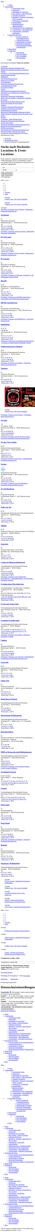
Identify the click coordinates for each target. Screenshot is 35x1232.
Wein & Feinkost (14, 1056)
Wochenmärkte (13, 1060)
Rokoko (4, 845)
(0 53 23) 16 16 (6, 693)
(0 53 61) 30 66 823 (7, 538)
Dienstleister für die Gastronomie (19, 1035)
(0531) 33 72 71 (6, 455)
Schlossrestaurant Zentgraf (11, 347)
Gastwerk (4, 662)
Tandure (4, 368)
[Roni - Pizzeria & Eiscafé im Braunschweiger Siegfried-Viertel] (17, 902)
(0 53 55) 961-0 (6, 710)
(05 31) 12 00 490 (7, 228)
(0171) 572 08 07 (6, 520)
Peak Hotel (5, 823)
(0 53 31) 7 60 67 (6, 874)
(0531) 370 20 (5, 763)
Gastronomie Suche (15, 1018)
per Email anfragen (6, 972)
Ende (6, 194)
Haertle (4, 281)
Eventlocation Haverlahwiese (12, 584)
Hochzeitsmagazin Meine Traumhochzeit (21, 1049)
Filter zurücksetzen (7, 173)
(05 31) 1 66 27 (6, 293)
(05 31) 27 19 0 (6, 557)
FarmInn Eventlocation (10, 620)
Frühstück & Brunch (15, 1025)
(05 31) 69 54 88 (6, 818)
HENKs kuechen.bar (9, 303)
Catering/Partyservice (15, 1044)
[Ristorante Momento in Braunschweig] (17, 931)
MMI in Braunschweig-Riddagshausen (16, 752)
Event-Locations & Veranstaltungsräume (21, 1042)
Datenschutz (14, 979)
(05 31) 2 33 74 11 (7, 337)
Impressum (4, 979)
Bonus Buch (8, 1051)
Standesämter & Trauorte (16, 1046)
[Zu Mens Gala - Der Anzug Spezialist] (16, 199)
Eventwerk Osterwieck (10, 604)
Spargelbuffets (13, 1032)
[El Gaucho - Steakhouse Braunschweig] (17, 907)
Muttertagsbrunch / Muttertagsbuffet (20, 1033)
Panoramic (5, 805)
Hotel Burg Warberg (9, 699)
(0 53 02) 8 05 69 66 (7, 653)
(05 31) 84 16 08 (6, 502)
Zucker (4, 464)
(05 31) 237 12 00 (7, 675)
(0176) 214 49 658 (7, 573)
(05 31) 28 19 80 (6, 480)
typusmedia (26, 976)
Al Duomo (5, 215)
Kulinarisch (8, 1053)
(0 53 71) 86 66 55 (7, 359)
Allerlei (3, 526)
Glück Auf (5, 681)
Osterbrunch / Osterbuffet (16, 1030)
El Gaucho (5, 259)
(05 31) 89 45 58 (6, 381)
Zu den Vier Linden (9, 442)
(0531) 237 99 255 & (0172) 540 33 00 (13, 799)
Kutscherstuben (7, 732)
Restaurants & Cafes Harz (16, 1021)
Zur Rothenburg (7, 489)
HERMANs (5, 325)
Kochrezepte (12, 1055)
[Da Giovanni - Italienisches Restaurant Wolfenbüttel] (17, 883)
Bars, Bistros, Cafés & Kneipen (18, 1023)
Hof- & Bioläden (14, 1058)
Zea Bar (4, 420)
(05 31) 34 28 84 (6, 272)
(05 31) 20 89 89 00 (7, 433)
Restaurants (12, 1019)
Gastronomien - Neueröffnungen (19, 1037)
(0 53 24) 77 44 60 (7, 726)
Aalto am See (6, 507)
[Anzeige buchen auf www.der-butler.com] (17, 895)
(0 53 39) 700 (5, 746)
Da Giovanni (6, 237)
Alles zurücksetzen (7, 175)
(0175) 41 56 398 (6, 315)
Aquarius (4, 544)
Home (6, 1014)
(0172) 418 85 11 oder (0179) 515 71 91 (13, 631)
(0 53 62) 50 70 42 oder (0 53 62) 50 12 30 (14, 783)
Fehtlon (4, 640)
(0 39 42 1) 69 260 (7, 615)
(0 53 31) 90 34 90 (7, 250)
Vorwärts (7, 192)
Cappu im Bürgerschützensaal (13, 562)
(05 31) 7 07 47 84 (7, 858)
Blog (6, 1062)
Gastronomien (9, 1016)
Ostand (4, 788)
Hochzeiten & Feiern (11, 1040)
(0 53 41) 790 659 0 (7, 836)
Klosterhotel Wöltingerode (11, 715)
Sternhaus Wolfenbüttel (10, 863)
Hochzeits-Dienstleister (16, 1048)
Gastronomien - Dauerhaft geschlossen (20, 1039)
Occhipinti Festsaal (8, 772)
